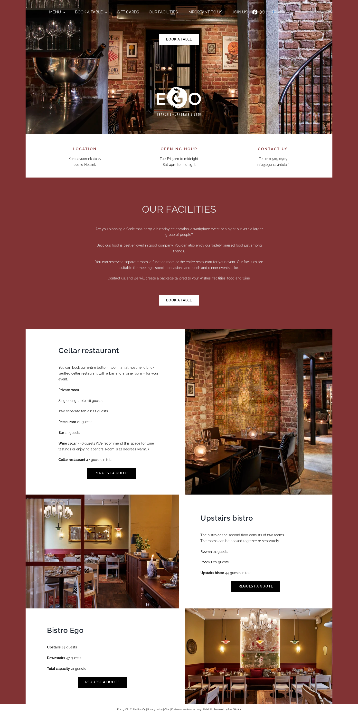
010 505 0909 (276, 159)
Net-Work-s (234, 709)
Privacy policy (154, 709)
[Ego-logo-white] (179, 89)
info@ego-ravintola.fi (273, 165)
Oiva (166, 709)
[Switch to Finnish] (274, 12)
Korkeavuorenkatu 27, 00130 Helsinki (191, 709)
